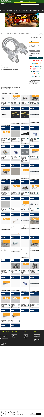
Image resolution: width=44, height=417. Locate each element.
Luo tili (13, 347)
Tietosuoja (26, 349)
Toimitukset (26, 346)
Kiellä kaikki (33, 413)
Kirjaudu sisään (14, 345)
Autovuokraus (37, 353)
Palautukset (26, 347)
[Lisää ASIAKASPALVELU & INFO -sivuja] (29, 1)
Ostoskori (13, 348)
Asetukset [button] (27, 413)
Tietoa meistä (37, 345)
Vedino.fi (36, 351)
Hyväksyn (39, 413)
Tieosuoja (3, 415)
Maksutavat (26, 345)
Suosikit (13, 346)
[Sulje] (43, 411)
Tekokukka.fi (36, 349)
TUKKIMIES (5, 3)
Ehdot (25, 348)
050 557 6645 (4, 345)
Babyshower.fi (37, 350)
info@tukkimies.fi (5, 349)
